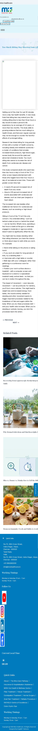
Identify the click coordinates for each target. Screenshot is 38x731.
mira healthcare (6, 3)
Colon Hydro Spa (10, 706)
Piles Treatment (9, 692)
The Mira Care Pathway (19, 681)
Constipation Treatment (12, 695)
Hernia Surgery (29, 695)
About (6, 681)
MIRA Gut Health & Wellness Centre (17, 688)
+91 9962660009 (9, 563)
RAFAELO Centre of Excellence (15, 703)
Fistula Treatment (23, 692)
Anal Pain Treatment (11, 699)
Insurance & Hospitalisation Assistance (18, 684)
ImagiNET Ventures (23, 729)
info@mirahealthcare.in (11, 567)
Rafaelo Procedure (28, 699)
